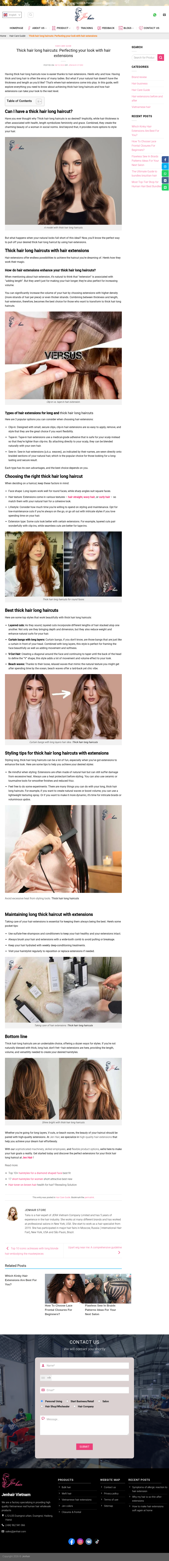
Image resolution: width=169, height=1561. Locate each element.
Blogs (127, 28)
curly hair (104, 497)
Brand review (139, 77)
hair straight (75, 497)
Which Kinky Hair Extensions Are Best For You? (21, 1280)
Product (62, 28)
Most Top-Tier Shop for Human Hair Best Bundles (147, 184)
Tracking (87, 28)
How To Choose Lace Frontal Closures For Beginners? (144, 146)
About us (38, 28)
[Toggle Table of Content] (37, 101)
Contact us (151, 28)
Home (3, 36)
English (13, 15)
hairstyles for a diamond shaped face (40, 1173)
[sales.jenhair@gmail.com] (165, 15)
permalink (89, 1197)
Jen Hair (27, 1157)
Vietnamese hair (141, 107)
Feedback (108, 28)
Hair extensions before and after (147, 98)
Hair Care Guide (17, 36)
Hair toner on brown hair (22, 1184)
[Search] (30, 15)
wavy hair (89, 497)
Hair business (140, 83)
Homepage (16, 28)
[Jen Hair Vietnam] (84, 15)
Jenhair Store (75, 65)
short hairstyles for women (27, 1179)
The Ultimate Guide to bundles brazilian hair (144, 173)
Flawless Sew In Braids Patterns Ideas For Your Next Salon (145, 161)
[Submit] (160, 57)
